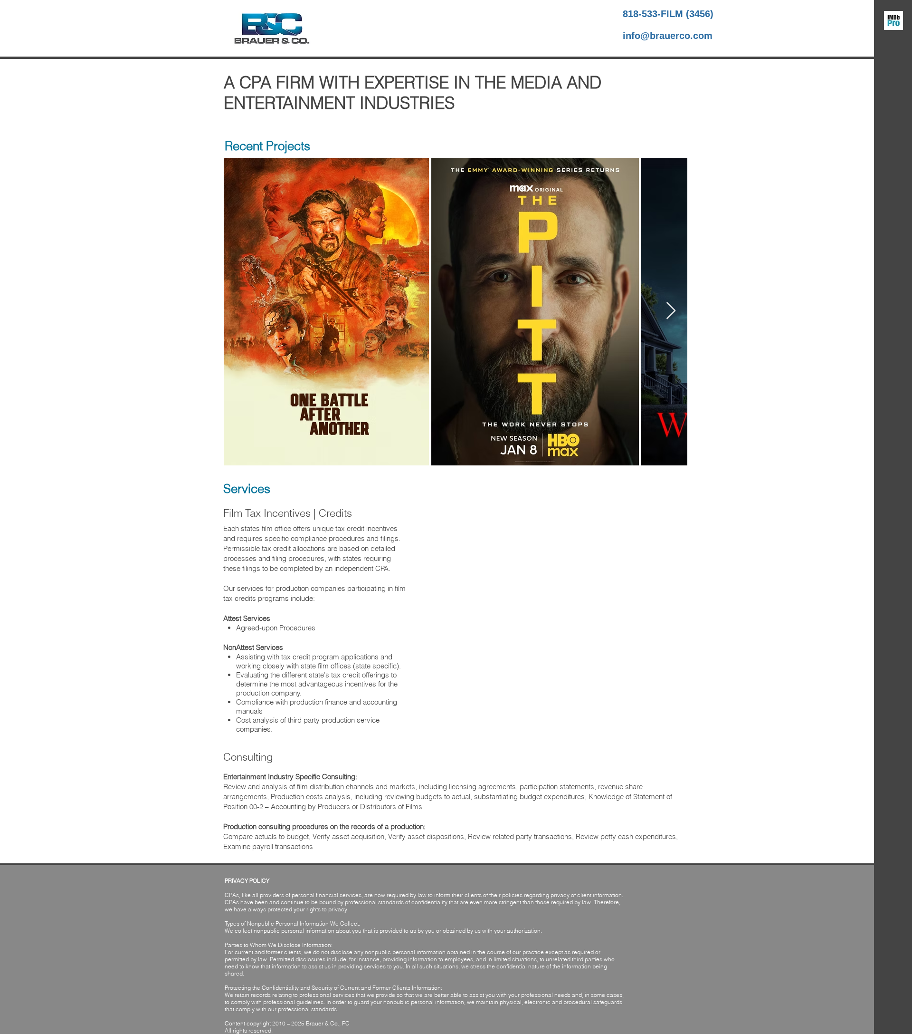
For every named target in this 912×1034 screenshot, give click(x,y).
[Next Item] (670, 311)
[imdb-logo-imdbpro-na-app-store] (893, 20)
